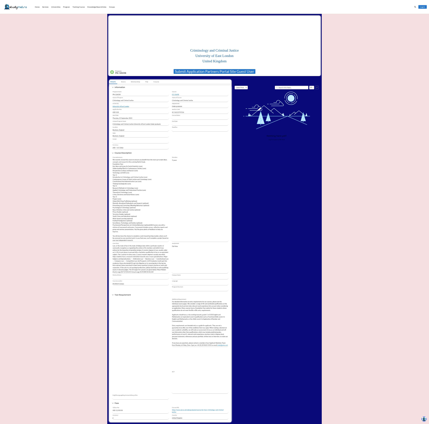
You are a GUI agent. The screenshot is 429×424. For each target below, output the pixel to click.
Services (45, 7)
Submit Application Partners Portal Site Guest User (214, 71)
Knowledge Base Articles (96, 7)
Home (37, 7)
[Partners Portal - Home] (15, 6)
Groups (112, 7)
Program (66, 7)
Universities (55, 7)
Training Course (79, 7)
